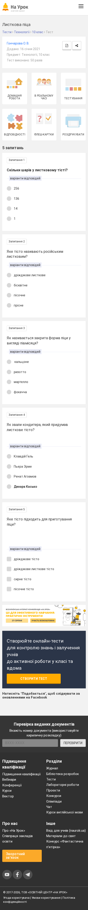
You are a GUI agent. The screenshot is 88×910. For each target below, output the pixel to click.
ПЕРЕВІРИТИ (73, 743)
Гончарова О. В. (18, 43)
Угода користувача (16, 897)
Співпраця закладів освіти (17, 838)
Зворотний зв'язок (15, 856)
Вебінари (9, 780)
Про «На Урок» (13, 831)
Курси (7, 791)
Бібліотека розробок (62, 774)
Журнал (52, 768)
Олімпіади (54, 801)
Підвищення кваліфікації (21, 774)
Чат (49, 807)
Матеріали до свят (61, 836)
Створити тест (33, 678)
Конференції (12, 785)
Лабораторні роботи (62, 785)
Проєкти (53, 790)
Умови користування (46, 897)
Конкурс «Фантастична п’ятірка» (64, 844)
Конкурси (53, 796)
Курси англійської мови (64, 812)
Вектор (8, 796)
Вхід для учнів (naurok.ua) (66, 831)
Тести (51, 779)
